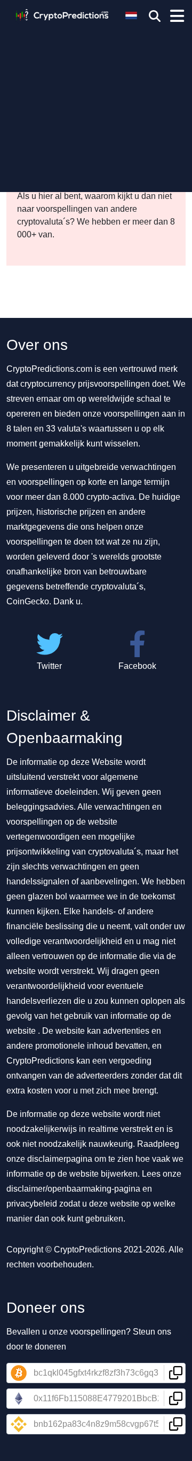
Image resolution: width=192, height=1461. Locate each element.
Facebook (137, 665)
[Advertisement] (96, 104)
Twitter (49, 665)
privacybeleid (31, 1203)
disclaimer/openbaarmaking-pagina (73, 1188)
